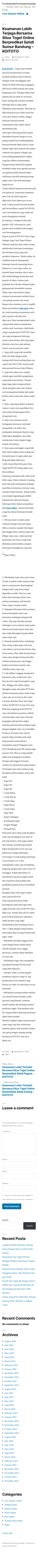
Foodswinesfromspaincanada (19, 3)
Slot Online (9, 1516)
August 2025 (10, 1389)
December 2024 (11, 1421)
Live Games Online (13, 13)
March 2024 (9, 1457)
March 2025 (9, 1409)
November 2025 (11, 1377)
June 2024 (9, 1445)
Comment (6, 1131)
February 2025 (10, 1413)
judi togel (23, 308)
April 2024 (9, 1453)
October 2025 (10, 1381)
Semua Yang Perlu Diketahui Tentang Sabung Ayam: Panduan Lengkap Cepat (19, 1300)
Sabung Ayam (10, 1504)
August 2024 (10, 1437)
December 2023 (11, 1469)
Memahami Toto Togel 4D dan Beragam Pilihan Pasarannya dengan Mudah (18, 1261)
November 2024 (11, 1425)
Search (5, 1220)
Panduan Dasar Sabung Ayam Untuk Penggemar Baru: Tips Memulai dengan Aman (18, 1273)
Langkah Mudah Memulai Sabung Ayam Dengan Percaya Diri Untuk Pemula (17, 1249)
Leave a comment (11, 60)
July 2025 (8, 1393)
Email (4, 1171)
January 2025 (10, 1417)
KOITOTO (7, 68)
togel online (11, 508)
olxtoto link (7, 1533)
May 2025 (9, 1401)
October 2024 (10, 1429)
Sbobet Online (10, 1508)
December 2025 (11, 1373)
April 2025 (9, 1405)
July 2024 (8, 1441)
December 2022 (11, 1480)
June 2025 (9, 1397)
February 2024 (10, 1461)
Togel (7, 1054)
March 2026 (9, 1361)
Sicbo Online (10, 1512)
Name (5, 1159)
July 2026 (8, 1345)
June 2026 (9, 1349)
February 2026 (10, 1365)
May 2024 (9, 1449)
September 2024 (11, 1433)
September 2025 (11, 1385)
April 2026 (9, 1357)
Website (5, 1183)
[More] (27, 14)
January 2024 (10, 1465)
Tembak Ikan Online (13, 1520)
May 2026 (9, 1353)
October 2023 (10, 1477)
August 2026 (10, 1341)
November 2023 (11, 1473)
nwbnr (7, 57)
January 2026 (10, 1369)
